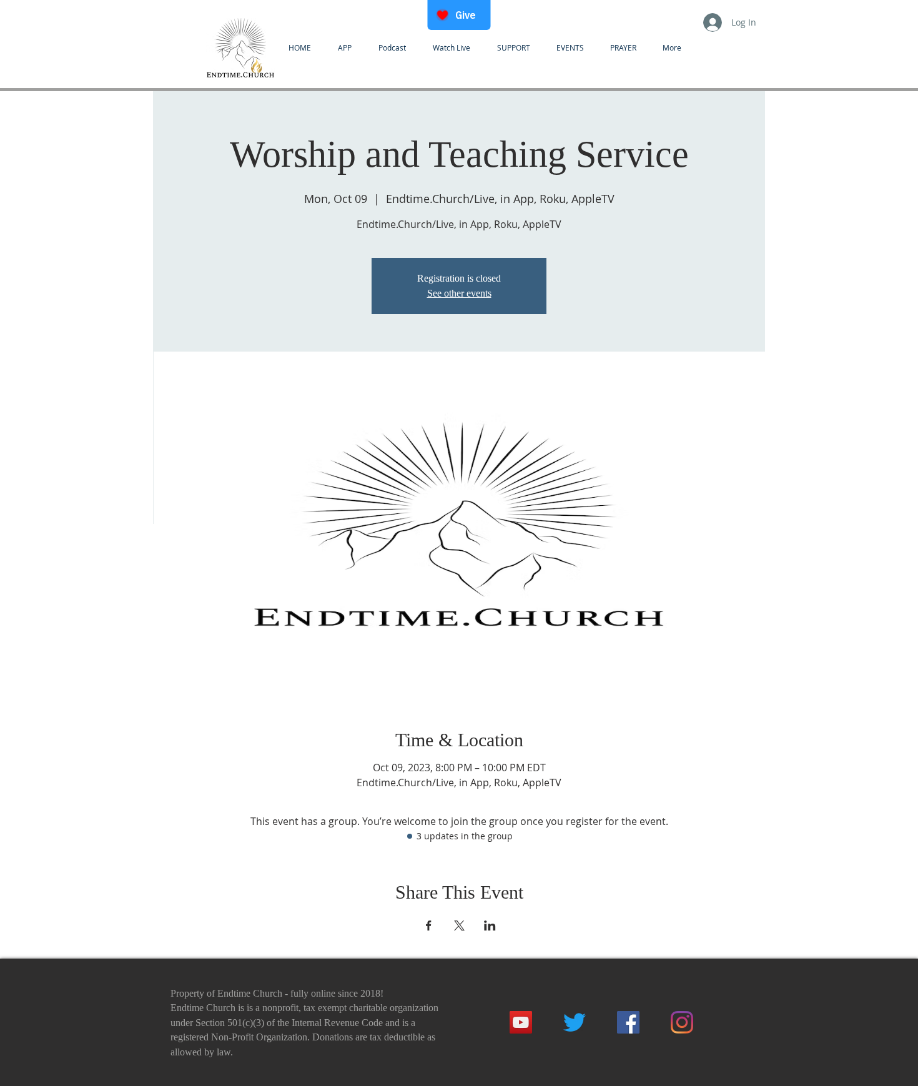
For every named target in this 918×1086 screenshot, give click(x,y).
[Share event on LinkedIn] (490, 926)
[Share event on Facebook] (429, 926)
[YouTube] (521, 1022)
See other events (459, 293)
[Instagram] (682, 1022)
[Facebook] (628, 1022)
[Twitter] (574, 1022)
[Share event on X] (459, 926)
